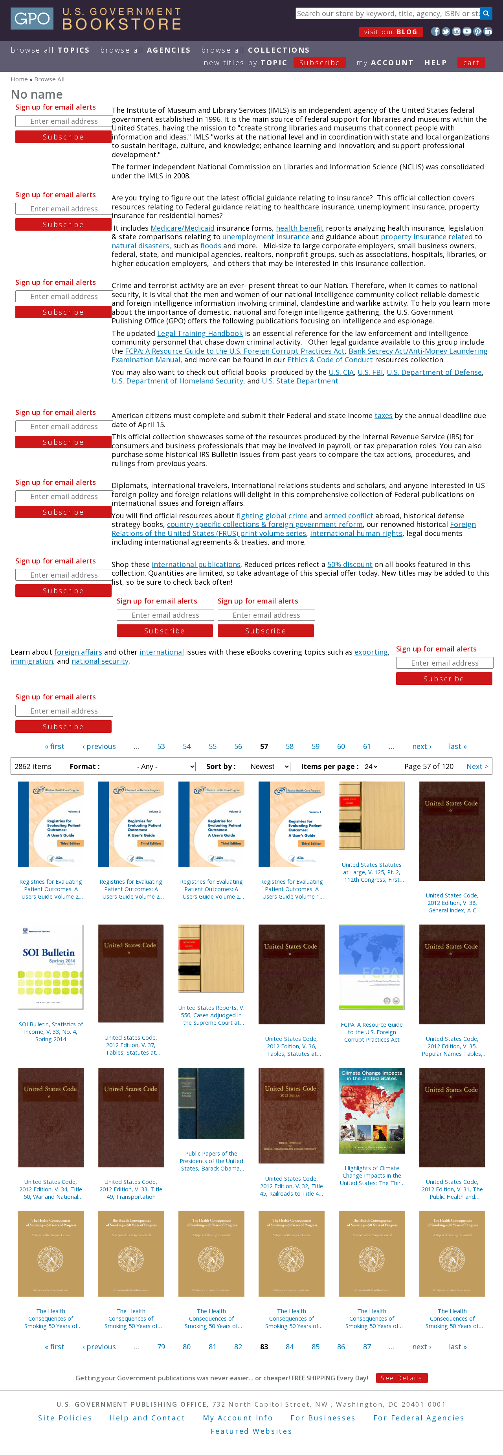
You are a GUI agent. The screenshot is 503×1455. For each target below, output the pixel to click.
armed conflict (349, 515)
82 (238, 1346)
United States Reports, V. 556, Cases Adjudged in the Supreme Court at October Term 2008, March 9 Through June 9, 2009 (211, 1015)
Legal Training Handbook (200, 333)
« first (54, 746)
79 (161, 1346)
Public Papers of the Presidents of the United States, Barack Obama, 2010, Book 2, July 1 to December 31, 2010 (211, 1161)
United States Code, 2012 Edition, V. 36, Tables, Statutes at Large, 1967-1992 (291, 1046)
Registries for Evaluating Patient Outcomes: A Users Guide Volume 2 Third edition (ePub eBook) (130, 889)
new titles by (272, 62)
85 (315, 1346)
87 (367, 1346)
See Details (401, 1378)
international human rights (356, 533)
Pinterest (477, 31)
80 (187, 1346)
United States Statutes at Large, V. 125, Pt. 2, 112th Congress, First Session (372, 872)
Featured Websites (252, 1431)
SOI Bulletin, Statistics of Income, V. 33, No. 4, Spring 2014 (51, 1031)
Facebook (435, 31)
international (162, 652)
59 (315, 746)
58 (290, 746)
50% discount (350, 564)
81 (213, 1346)
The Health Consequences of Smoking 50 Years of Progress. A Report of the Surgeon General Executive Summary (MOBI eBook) (131, 1318)
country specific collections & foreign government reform (265, 524)
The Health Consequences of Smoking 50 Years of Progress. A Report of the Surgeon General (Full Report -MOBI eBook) (211, 1318)
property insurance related (428, 236)
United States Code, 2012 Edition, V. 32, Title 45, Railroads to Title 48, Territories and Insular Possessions (291, 1186)
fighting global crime (272, 515)
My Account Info (238, 1417)
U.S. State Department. (301, 380)
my (385, 62)
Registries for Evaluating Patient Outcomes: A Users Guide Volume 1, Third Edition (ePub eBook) (291, 889)
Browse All (50, 50)
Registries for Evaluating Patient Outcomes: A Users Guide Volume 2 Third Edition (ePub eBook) (211, 889)
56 (238, 746)
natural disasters (140, 245)
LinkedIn (487, 31)
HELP (436, 62)
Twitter (446, 31)
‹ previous (99, 746)
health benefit (300, 228)
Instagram (456, 31)
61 (367, 746)
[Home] (99, 27)
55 (213, 746)
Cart (471, 62)
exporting (371, 652)
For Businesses (323, 1417)
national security (100, 661)
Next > (477, 766)
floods (210, 245)
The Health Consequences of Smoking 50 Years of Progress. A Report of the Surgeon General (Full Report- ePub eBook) (371, 1318)
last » (458, 746)
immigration (32, 661)
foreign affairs (78, 652)
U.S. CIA (341, 372)
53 (161, 746)
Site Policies (65, 1417)
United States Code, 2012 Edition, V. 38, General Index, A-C (452, 903)
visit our (391, 32)
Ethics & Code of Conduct (330, 359)
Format (84, 766)
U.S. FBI (370, 372)
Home (19, 79)
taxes (383, 415)
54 (187, 746)
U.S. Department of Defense (434, 372)
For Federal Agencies (419, 1417)
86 (341, 1346)
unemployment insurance (265, 236)
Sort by (220, 766)
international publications (196, 564)
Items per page (329, 766)
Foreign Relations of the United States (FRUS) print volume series (294, 528)
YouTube (467, 31)
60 (341, 746)
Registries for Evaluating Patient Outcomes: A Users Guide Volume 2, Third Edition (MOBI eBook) (50, 889)
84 (290, 1346)
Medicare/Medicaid (183, 228)
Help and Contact (147, 1417)
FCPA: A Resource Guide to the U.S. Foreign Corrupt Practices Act (235, 351)
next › (421, 746)
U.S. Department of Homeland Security (177, 380)
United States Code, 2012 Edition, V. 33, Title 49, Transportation (130, 1189)
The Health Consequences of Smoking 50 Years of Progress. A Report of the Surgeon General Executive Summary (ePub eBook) (452, 1318)
